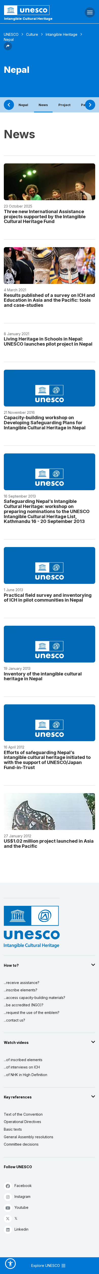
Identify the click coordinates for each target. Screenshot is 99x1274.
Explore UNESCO (46, 1265)
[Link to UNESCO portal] (33, 10)
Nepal (23, 105)
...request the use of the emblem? (31, 1012)
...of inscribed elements (23, 1060)
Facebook (23, 1185)
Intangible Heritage (61, 34)
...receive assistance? (21, 982)
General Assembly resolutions (28, 1137)
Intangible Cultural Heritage (28, 18)
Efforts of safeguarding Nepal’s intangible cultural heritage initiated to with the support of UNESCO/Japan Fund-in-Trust (47, 760)
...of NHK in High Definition (25, 1075)
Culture (32, 34)
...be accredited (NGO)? (23, 1005)
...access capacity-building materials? (34, 997)
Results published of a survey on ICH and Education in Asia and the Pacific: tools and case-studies (49, 300)
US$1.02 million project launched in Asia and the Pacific (49, 843)
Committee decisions (21, 1144)
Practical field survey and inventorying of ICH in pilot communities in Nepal (48, 597)
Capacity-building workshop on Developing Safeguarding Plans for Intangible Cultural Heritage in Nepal (45, 422)
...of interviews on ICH (22, 1067)
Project (64, 105)
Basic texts (13, 1129)
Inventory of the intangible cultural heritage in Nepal (43, 676)
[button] (8, 48)
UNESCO (11, 34)
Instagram (22, 1196)
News (43, 105)
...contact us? (14, 1020)
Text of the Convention (23, 1114)
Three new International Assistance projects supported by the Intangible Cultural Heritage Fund (45, 216)
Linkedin (21, 1229)
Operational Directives (22, 1121)
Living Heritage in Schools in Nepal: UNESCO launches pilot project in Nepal (48, 341)
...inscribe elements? (20, 990)
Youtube (21, 1207)
